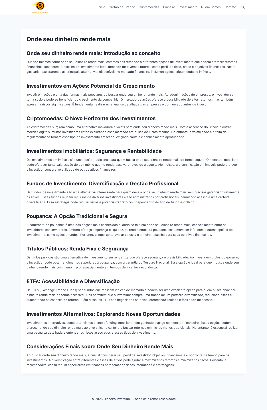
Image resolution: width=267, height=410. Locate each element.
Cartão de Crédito (122, 7)
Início (101, 7)
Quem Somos (211, 7)
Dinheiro (169, 7)
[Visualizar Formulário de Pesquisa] (243, 7)
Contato (230, 7)
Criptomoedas (149, 7)
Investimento (188, 7)
